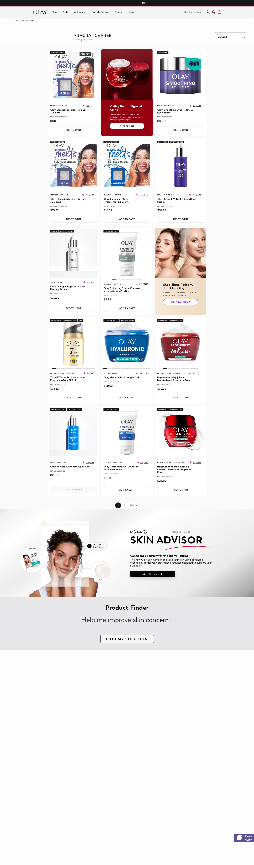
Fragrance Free (26, 20)
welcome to (160, 532)
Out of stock (73, 489)
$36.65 (161, 481)
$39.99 (161, 121)
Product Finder (127, 608)
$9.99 (107, 299)
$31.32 (54, 388)
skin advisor (166, 540)
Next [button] (132, 505)
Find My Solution (127, 639)
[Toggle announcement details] (143, 3)
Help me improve (106, 620)
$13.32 (54, 210)
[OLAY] (40, 12)
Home (15, 20)
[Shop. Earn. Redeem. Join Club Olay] (180, 253)
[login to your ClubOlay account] (213, 12)
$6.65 (53, 121)
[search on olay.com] (208, 12)
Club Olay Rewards (193, 12)
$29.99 (54, 475)
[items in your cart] (219, 12)
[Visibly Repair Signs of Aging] (127, 74)
